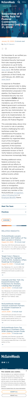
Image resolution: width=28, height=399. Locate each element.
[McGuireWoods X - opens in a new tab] (6, 362)
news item (5, 70)
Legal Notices (19, 368)
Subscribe (6, 220)
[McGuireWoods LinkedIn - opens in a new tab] (2, 362)
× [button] (26, 371)
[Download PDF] (2, 49)
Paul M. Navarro (9, 44)
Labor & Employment (10, 195)
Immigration (18, 193)
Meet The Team (7, 206)
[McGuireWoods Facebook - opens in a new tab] (4, 362)
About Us (4, 368)
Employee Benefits (9, 197)
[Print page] (6, 49)
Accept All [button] (14, 391)
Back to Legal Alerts (10, 6)
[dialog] (14, 384)
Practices (5, 212)
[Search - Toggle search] (18, 2)
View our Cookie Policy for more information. (13, 388)
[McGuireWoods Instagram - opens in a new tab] (8, 362)
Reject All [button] (14, 395)
